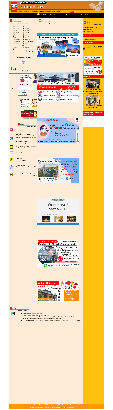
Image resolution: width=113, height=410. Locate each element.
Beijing (17, 26)
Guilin (26, 37)
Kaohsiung (17, 49)
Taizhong (27, 47)
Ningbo (27, 32)
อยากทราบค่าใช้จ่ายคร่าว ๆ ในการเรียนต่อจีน (33, 317)
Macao (26, 43)
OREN (85, 38)
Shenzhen (27, 39)
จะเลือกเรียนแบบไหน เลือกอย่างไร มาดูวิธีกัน (26, 146)
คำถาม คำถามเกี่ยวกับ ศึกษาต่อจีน (31, 320)
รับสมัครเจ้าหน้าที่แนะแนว (90, 39)
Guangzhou (18, 41)
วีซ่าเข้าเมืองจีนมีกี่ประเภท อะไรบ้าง (53, 318)
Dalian (17, 30)
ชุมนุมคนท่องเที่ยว (20, 174)
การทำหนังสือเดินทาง (28, 313)
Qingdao (17, 32)
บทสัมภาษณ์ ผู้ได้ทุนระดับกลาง (23, 141)
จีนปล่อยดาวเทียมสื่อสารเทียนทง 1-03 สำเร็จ (26, 167)
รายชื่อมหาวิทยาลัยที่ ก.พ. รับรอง (24, 148)
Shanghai (27, 26)
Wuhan (26, 34)
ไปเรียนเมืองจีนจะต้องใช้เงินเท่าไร (41, 315)
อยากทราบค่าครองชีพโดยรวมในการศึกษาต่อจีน (55, 317)
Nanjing (27, 36)
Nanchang (27, 41)
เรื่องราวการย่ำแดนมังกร (30, 174)
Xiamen (17, 43)
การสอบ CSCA (19, 160)
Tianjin (17, 28)
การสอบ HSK (19, 158)
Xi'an (17, 36)
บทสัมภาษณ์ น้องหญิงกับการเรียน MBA (25, 143)
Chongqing (17, 39)
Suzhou (27, 30)
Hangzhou (27, 28)
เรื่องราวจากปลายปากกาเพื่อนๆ (28, 153)
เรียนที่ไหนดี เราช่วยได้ (23, 57)
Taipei (16, 47)
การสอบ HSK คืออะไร (28, 315)
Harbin (17, 34)
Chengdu (17, 37)
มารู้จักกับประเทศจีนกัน (21, 130)
